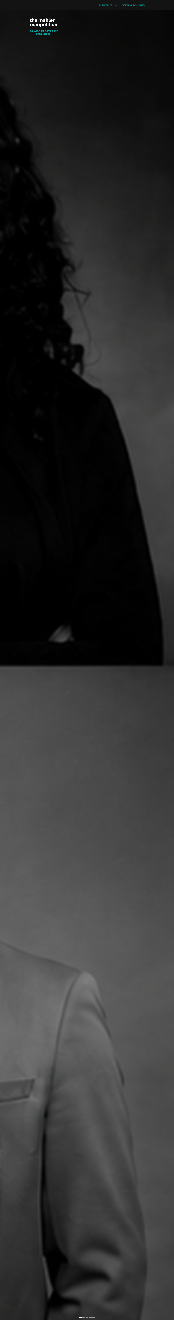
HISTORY (141, 5)
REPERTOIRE (127, 5)
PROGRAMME (115, 5)
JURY (135, 5)
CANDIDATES (104, 5)
